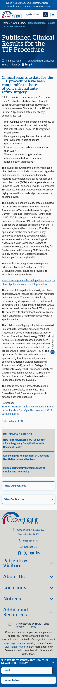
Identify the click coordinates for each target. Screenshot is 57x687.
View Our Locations (15, 485)
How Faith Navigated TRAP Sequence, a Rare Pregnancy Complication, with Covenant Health (24, 443)
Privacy (20, 626)
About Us (14, 577)
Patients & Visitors (15, 563)
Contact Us (30, 547)
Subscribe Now (12, 680)
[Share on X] (19, 65)
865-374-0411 (43, 6)
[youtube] (32, 553)
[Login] (45, 14)
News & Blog (18, 23)
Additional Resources (15, 612)
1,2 (18, 115)
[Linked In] (26, 65)
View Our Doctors (14, 499)
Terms (32, 626)
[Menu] (52, 14)
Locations (14, 588)
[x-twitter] (25, 553)
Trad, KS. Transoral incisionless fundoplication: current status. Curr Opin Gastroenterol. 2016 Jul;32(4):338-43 (27, 410)
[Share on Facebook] (23, 65)
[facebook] (19, 553)
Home (5, 23)
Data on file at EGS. (12, 421)
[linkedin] (38, 553)
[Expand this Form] (53, 662)
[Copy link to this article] (30, 65)
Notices (12, 599)
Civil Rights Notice (15, 646)
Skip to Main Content (2, 2)
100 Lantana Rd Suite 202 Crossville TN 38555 (30, 532)
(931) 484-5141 (30, 540)
